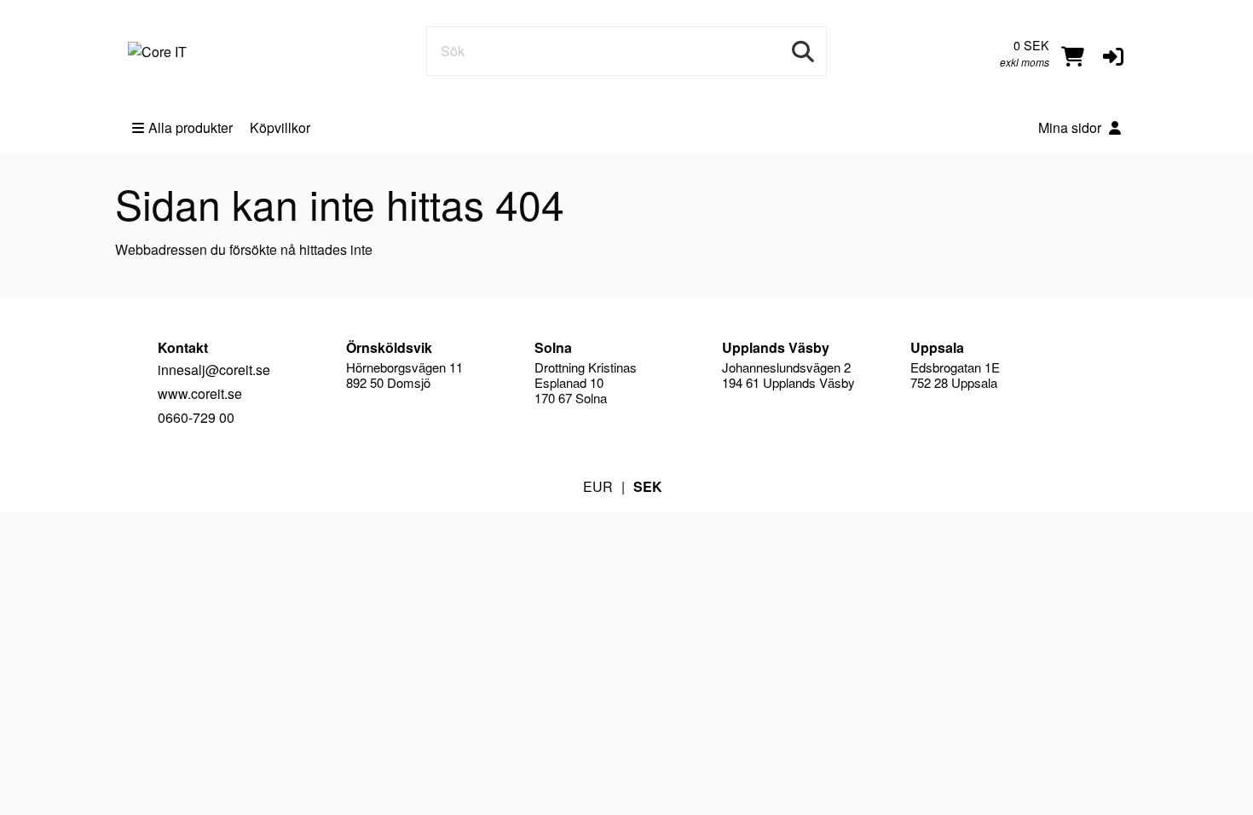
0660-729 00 (196, 417)
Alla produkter (190, 127)
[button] (1113, 54)
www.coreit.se (200, 393)
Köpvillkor (280, 127)
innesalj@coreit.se (214, 369)
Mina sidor (1071, 127)
